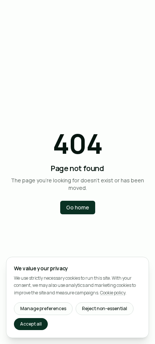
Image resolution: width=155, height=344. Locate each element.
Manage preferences (43, 308)
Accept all (31, 324)
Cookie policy (112, 292)
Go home (77, 207)
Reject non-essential (104, 308)
